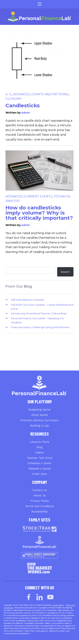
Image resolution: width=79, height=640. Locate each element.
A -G (9, 94)
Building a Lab (39, 425)
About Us (39, 495)
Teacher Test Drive (39, 458)
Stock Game (39, 415)
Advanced (21, 94)
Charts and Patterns (50, 94)
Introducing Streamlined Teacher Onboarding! (38, 313)
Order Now (39, 474)
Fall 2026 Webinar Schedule (27, 299)
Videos (39, 452)
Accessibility (39, 511)
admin (25, 112)
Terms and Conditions (39, 506)
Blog (40, 447)
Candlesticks (23, 105)
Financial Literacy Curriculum (39, 420)
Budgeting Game (39, 409)
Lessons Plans (39, 442)
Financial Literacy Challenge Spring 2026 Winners (40, 327)
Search (65, 272)
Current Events (38, 196)
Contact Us (39, 490)
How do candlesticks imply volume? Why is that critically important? (39, 212)
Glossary (14, 98)
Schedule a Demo (39, 463)
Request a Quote (39, 468)
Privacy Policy (39, 500)
